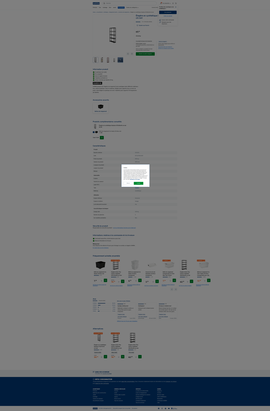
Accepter (138, 183)
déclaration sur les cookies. (135, 179)
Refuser (128, 183)
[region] (135, 175)
